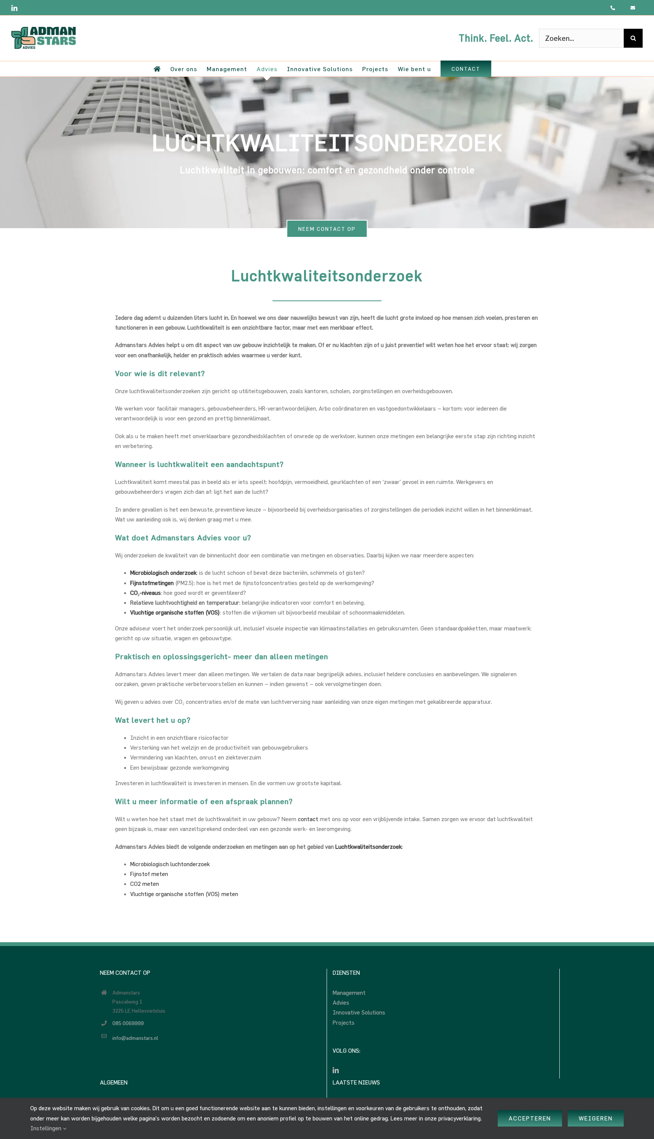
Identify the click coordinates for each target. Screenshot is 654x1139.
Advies (341, 1002)
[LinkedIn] (336, 1070)
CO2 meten (144, 884)
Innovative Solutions (359, 1012)
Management (349, 993)
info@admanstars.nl (135, 1038)
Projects (344, 1022)
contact (308, 819)
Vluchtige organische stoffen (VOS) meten (184, 894)
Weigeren (596, 1118)
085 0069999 (128, 1023)
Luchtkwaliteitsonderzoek (368, 846)
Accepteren (530, 1118)
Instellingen (46, 1128)
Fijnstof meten (149, 874)
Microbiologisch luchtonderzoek (170, 864)
